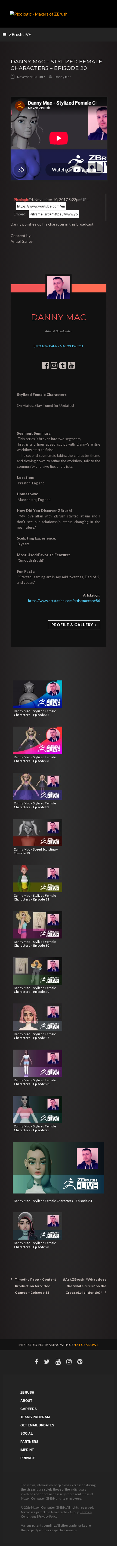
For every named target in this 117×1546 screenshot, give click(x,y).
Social (26, 1433)
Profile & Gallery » (74, 625)
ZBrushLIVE (20, 34)
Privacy (27, 1458)
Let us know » (86, 1345)
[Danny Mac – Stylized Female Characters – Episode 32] (37, 786)
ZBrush (27, 1392)
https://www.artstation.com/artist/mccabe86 (64, 601)
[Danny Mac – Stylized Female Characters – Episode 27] (37, 1017)
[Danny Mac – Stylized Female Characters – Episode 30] (37, 924)
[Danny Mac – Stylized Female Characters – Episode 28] (37, 1063)
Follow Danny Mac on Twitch (60, 346)
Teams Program (35, 1417)
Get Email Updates (37, 1425)
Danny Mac (63, 77)
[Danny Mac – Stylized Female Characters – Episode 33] (37, 740)
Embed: (20, 214)
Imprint (27, 1450)
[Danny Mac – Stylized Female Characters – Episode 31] (37, 878)
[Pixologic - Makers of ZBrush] (38, 13)
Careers (28, 1409)
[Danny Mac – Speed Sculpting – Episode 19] (37, 832)
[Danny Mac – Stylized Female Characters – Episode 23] (37, 1226)
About (26, 1401)
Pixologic (21, 199)
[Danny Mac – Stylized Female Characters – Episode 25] (37, 1109)
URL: (85, 199)
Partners (29, 1442)
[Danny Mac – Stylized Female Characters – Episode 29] (37, 970)
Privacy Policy (47, 1516)
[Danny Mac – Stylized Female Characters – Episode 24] (59, 1167)
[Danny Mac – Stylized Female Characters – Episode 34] (37, 694)
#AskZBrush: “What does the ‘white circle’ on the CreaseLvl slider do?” (84, 1286)
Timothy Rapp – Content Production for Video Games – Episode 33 (35, 1286)
